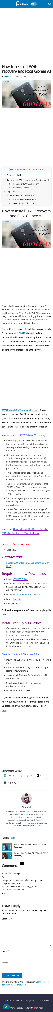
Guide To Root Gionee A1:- (24, 203)
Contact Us (17, 1001)
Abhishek (7, 77)
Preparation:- (12, 191)
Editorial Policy (43, 1001)
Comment (7, 919)
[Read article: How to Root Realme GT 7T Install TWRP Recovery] (7, 855)
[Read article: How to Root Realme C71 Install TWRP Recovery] (7, 847)
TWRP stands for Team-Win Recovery (21, 410)
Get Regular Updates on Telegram (27, 169)
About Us (7, 1001)
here (4, 614)
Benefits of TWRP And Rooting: (26, 184)
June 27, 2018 (21, 77)
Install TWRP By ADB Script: (25, 199)
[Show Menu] (3, 4)
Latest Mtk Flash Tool (27, 583)
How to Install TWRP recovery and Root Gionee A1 (27, 180)
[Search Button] (49, 4)
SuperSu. (17, 599)
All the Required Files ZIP (28, 594)
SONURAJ (22, 333)
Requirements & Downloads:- (22, 195)
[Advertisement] (26, 36)
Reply (6, 894)
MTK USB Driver (20, 579)
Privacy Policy (29, 1001)
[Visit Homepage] (22, 3)
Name (5, 951)
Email (5, 962)
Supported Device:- (21, 187)
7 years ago (15, 874)
